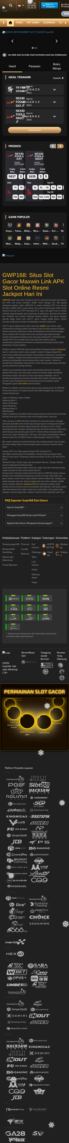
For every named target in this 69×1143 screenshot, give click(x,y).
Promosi (25, 544)
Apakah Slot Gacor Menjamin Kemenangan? (29, 523)
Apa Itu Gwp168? (15, 507)
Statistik (57, 78)
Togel (19, 22)
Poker (35, 569)
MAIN (10, 225)
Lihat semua (34, 130)
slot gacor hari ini (30, 484)
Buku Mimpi (57, 66)
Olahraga (49, 22)
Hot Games (33, 22)
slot (16, 424)
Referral (25, 553)
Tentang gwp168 (10, 544)
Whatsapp (64, 546)
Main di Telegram (50, 5)
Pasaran (34, 66)
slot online (22, 384)
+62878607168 (50, 546)
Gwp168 (50, 554)
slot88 (42, 326)
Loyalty (24, 549)
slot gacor (61, 349)
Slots (62, 22)
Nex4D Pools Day (20, 102)
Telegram (64, 554)
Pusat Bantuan (9, 565)
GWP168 (6, 300)
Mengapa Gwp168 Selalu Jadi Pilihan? (26, 515)
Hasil (12, 66)
